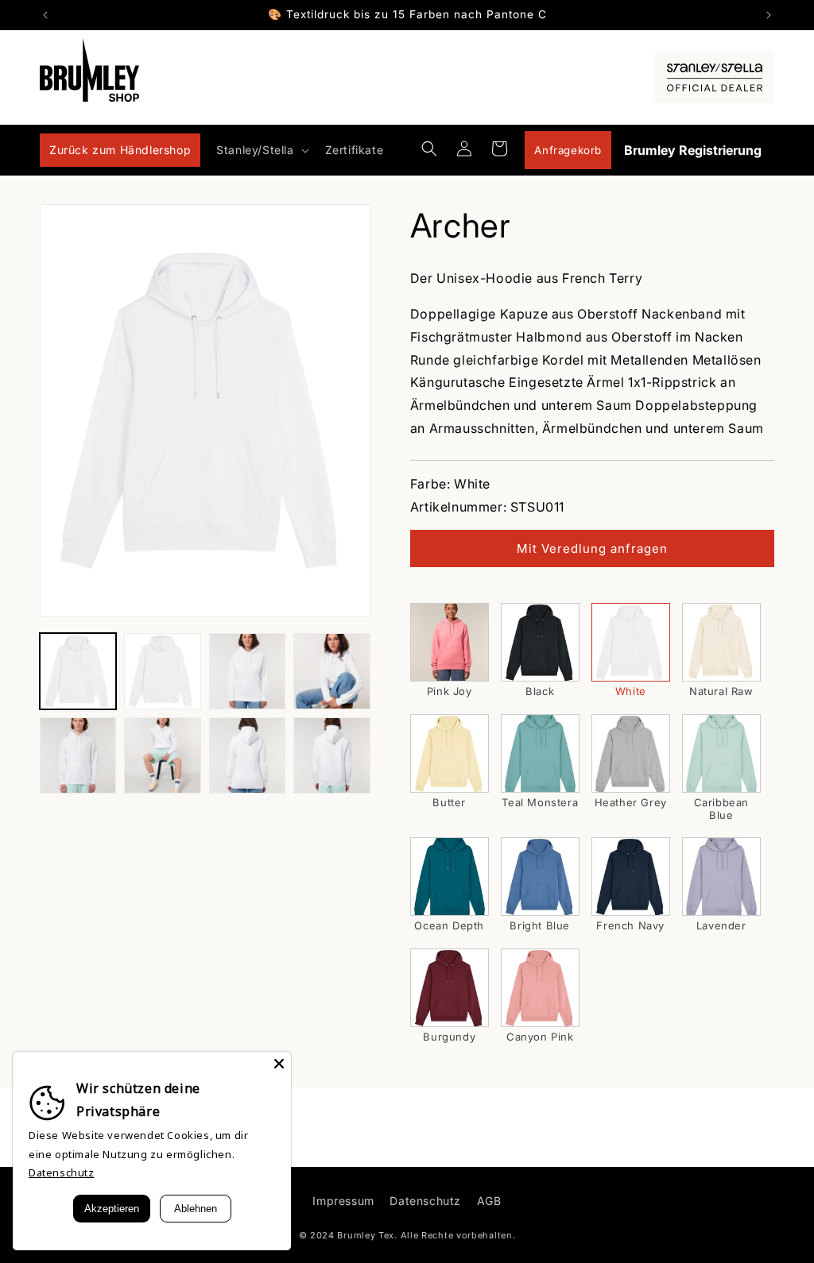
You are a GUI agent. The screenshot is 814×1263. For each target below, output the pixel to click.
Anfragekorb (568, 150)
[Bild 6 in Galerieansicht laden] (162, 755)
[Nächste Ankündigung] (768, 15)
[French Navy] (630, 876)
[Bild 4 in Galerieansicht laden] (331, 671)
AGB (489, 1200)
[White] (630, 642)
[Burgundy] (449, 987)
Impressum (343, 1200)
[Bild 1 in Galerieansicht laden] (78, 671)
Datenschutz (425, 1200)
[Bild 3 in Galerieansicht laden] (247, 671)
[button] (261, 150)
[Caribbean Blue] (721, 753)
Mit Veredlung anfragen (592, 548)
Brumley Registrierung (693, 150)
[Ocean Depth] (449, 876)
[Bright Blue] (540, 876)
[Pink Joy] (449, 642)
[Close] (279, 1064)
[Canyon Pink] (540, 987)
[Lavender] (721, 876)
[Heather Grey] (630, 753)
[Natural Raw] (721, 642)
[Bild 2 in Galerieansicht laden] (162, 671)
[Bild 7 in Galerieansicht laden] (247, 755)
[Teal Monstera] (540, 753)
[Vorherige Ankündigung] (45, 15)
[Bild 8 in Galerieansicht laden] (331, 755)
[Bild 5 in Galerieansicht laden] (78, 755)
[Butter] (449, 753)
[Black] (540, 642)
